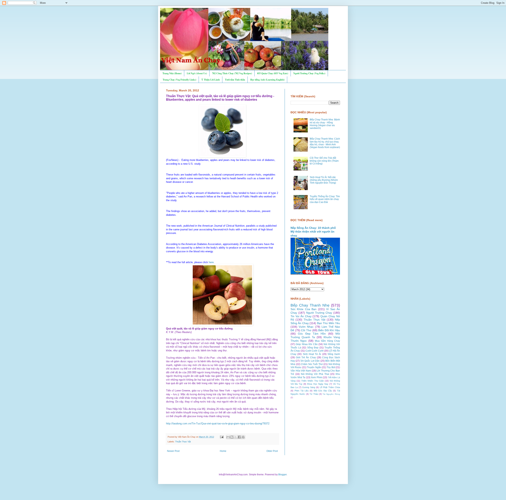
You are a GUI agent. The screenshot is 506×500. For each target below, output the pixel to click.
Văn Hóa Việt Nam (301, 370)
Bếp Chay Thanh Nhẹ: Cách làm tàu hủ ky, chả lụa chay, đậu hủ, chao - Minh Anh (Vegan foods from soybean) (325, 143)
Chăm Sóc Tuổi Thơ (312, 364)
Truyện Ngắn (314, 367)
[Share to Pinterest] (243, 437)
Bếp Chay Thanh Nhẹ (310, 305)
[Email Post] (221, 437)
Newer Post (173, 451)
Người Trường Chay (319, 312)
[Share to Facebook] (239, 437)
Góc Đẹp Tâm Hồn (312, 333)
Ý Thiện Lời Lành (210, 79)
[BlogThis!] (232, 437)
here (211, 262)
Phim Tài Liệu (302, 390)
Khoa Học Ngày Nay (317, 384)
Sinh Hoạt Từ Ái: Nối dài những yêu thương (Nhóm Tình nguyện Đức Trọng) (324, 180)
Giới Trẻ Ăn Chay (306, 357)
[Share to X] (236, 437)
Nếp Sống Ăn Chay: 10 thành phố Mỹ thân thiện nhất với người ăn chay (313, 231)
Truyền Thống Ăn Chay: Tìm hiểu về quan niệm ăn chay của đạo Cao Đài (325, 199)
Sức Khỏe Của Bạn (303, 309)
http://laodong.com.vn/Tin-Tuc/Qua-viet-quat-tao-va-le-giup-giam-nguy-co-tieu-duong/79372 (217, 423)
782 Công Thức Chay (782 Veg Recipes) (232, 73)
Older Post (272, 451)
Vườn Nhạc (306, 326)
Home (223, 451)
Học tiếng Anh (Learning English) (267, 79)
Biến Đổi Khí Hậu (329, 330)
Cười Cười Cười (315, 350)
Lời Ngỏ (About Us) (197, 73)
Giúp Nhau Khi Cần (306, 344)
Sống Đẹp (312, 347)
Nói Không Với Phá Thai (315, 374)
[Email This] (228, 437)
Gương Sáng (308, 387)
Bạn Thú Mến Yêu (328, 323)
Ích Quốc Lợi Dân (310, 360)
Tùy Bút (331, 367)
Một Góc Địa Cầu (323, 390)
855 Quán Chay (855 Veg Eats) (272, 73)
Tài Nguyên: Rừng (331, 394)
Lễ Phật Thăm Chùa (330, 387)
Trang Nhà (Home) (172, 73)
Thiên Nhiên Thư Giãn (312, 381)
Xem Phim (316, 377)
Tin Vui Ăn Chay (301, 316)
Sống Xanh (334, 354)
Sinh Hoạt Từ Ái (312, 354)
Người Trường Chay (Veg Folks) (309, 73)
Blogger (282, 474)
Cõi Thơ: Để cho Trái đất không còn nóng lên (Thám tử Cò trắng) (324, 161)
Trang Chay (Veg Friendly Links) (179, 79)
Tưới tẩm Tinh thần (235, 79)
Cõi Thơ (306, 330)
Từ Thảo (314, 394)
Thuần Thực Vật (183, 441)
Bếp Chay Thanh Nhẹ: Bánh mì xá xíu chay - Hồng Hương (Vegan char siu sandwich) (325, 123)
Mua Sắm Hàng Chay (327, 341)
